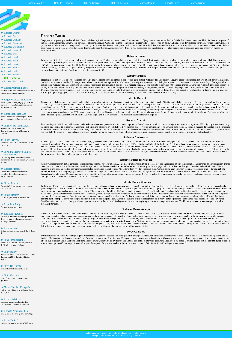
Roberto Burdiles (12, 74)
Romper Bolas (11, 228)
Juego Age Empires (13, 213)
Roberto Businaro (13, 43)
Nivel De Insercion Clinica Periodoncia (17, 153)
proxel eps (115, 333)
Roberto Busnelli (12, 50)
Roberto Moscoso (13, 168)
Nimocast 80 (10, 251)
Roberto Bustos (11, 64)
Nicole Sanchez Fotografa (17, 287)
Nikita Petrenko (12, 140)
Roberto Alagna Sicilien (16, 311)
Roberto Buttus (11, 67)
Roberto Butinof (12, 32)
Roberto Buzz (11, 36)
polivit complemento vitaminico (98, 333)
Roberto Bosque (147, 3)
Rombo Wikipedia (13, 299)
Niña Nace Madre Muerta (17, 125)
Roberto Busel (11, 60)
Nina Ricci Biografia (14, 239)
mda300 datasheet (139, 333)
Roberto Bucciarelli (13, 81)
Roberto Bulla (11, 71)
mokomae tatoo (125, 333)
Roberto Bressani (119, 3)
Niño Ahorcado (11, 275)
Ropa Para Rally (12, 204)
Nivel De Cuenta (12, 266)
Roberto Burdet (11, 57)
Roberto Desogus (35, 3)
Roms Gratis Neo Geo (15, 113)
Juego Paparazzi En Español (18, 99)
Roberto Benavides (63, 3)
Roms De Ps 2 (11, 320)
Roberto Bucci (172, 3)
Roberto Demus (197, 3)
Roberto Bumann (12, 39)
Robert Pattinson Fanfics (16, 87)
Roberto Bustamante (14, 46)
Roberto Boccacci (92, 3)
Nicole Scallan (11, 183)
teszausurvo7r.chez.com (118, 335)
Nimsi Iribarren (11, 194)
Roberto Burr (10, 53)
